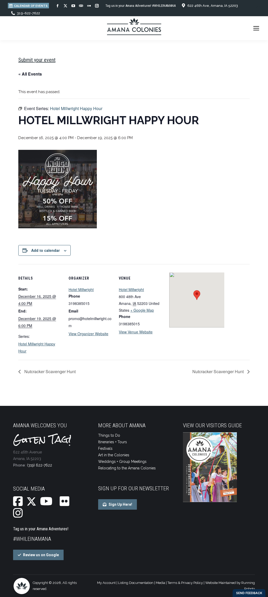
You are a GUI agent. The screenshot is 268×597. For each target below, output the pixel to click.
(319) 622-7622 (39, 465)
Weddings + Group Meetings (122, 461)
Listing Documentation (135, 583)
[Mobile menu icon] (256, 28)
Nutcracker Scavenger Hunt (49, 371)
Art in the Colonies (113, 455)
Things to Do (109, 435)
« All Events (30, 74)
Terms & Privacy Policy (185, 583)
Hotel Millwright (81, 289)
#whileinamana (32, 539)
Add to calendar (45, 250)
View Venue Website (136, 331)
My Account (106, 583)
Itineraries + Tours (112, 442)
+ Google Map (142, 310)
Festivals (105, 448)
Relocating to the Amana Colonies (127, 468)
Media (160, 583)
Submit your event (36, 60)
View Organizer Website (88, 333)
